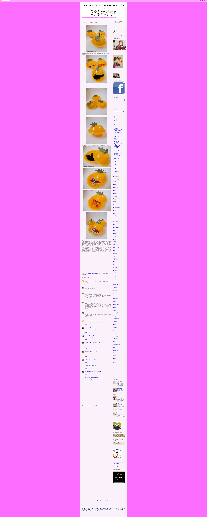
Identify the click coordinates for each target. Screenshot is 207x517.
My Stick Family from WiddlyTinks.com (103, 500)
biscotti (114, 199)
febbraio (116, 171)
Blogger (107, 514)
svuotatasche (115, 350)
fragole (114, 258)
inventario (114, 275)
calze (113, 210)
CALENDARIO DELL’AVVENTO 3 (117, 132)
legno (113, 282)
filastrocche (114, 250)
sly (85, 335)
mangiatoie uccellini (116, 284)
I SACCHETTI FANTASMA (116, 147)
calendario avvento (116, 207)
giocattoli (114, 264)
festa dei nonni (115, 244)
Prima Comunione (115, 318)
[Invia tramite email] (103, 273)
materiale (114, 287)
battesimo (114, 193)
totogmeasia (87, 377)
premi (113, 315)
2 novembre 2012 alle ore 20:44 (96, 371)
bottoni (114, 201)
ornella (86, 293)
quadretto (114, 327)
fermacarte (114, 242)
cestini (114, 219)
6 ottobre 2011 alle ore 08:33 (92, 320)
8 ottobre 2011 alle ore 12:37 (92, 359)
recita (113, 330)
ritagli (113, 335)
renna (113, 332)
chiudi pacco (115, 221)
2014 (115, 120)
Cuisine (86, 252)
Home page (85, 17)
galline (114, 261)
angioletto (114, 182)
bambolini (114, 190)
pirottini (114, 310)
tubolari (114, 355)
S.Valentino (114, 338)
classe (114, 222)
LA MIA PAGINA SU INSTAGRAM (110, 17)
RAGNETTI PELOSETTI (118, 153)
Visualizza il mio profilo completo (118, 35)
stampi (114, 349)
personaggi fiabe (115, 304)
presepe (114, 316)
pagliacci (114, 296)
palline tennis (115, 298)
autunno (114, 185)
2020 (115, 116)
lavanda (114, 281)
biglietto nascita (115, 198)
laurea (114, 279)
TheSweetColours (88, 371)
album (114, 181)
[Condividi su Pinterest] (107, 273)
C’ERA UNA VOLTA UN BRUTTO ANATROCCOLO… (118, 144)
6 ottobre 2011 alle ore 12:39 (96, 342)
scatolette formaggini (116, 344)
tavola (114, 353)
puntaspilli (114, 324)
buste (113, 204)
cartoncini (114, 216)
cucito (114, 236)
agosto (116, 163)
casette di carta (115, 218)
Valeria (86, 287)
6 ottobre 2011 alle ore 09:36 (91, 327)
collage (114, 224)
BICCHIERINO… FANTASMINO (117, 142)
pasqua (114, 301)
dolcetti (114, 239)
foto (113, 256)
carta (113, 215)
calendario (114, 205)
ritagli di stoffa (115, 336)
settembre (116, 161)
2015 (115, 119)
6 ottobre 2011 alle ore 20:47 (93, 351)
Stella (86, 327)
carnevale (114, 213)
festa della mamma (116, 247)
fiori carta (114, 253)
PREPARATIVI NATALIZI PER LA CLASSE (118, 130)
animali (114, 184)
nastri (113, 293)
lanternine (114, 278)
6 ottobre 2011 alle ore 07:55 (91, 293)
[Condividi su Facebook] (106, 273)
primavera (114, 319)
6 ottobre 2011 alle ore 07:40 (91, 287)
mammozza (87, 351)
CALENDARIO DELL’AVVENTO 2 (117, 134)
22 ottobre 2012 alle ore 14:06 (92, 365)
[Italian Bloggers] (115, 466)
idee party (114, 272)
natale (114, 295)
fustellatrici (114, 259)
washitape (114, 359)
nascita (114, 292)
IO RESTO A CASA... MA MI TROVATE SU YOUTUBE (120, 404)
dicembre (116, 125)
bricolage (114, 202)
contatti (94, 17)
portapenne (114, 313)
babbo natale (115, 187)
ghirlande (114, 262)
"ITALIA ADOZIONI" (116, 463)
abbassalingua (115, 176)
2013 (115, 121)
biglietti (114, 196)
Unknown (86, 320)
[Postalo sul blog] (104, 273)
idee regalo (114, 273)
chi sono (90, 17)
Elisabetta (86, 280)
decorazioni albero (115, 238)
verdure (114, 358)
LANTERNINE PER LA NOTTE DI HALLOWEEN (118, 139)
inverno (114, 276)
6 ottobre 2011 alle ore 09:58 (90, 335)
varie (113, 356)
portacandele (115, 312)
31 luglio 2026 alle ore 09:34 (93, 377)
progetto (114, 321)
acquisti (114, 178)
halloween (87, 274)
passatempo (114, 302)
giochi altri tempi (115, 267)
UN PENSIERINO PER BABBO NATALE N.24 (120, 389)
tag (113, 352)
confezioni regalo (115, 227)
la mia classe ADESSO (100, 17)
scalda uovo (114, 341)
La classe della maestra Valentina (118, 33)
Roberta (86, 359)
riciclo (113, 333)
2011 (115, 124)
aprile (116, 168)
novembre (116, 127)
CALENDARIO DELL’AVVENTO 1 (117, 137)
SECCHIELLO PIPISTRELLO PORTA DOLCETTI (118, 150)
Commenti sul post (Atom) (98, 403)
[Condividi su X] (105, 273)
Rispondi (86, 298)
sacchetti (114, 339)
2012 (115, 123)
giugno (116, 165)
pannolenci (114, 299)
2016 (115, 117)
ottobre (116, 128)
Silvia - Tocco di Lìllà (88, 342)
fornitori (114, 255)
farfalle (114, 241)
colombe (114, 225)
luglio (115, 164)
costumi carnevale (115, 235)
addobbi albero (115, 179)
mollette (114, 290)
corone (114, 233)
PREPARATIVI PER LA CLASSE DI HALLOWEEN (118, 159)
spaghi (114, 347)
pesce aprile (114, 307)
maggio (116, 167)
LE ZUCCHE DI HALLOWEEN (117, 155)
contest (114, 230)
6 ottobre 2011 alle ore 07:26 (92, 280)
